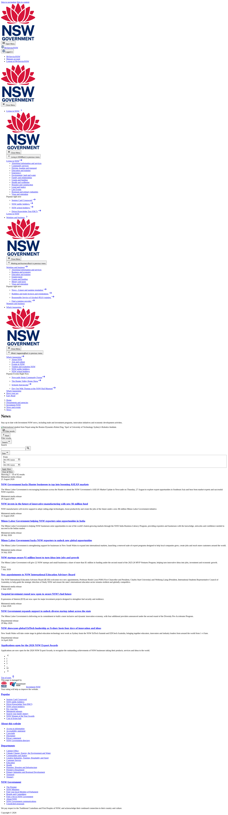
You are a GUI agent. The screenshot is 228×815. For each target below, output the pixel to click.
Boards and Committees (16, 794)
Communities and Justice (16, 755)
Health (9, 765)
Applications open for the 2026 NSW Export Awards (29, 645)
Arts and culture (18, 362)
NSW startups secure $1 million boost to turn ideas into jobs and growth (40, 557)
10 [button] (7, 668)
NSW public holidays (21, 369)
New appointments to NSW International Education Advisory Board (38, 574)
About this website (11, 723)
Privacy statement (13, 738)
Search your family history (17, 714)
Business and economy (21, 272)
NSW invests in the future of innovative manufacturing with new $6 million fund (44, 503)
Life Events (16, 189)
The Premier (11, 787)
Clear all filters (7, 472)
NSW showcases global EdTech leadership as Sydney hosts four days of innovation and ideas (51, 628)
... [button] (7, 666)
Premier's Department (15, 770)
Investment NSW (33, 687)
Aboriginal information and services (26, 163)
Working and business (17, 267)
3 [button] (6, 663)
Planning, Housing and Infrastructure (21, 767)
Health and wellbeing (20, 182)
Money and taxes (19, 282)
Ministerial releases (14, 711)
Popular (5, 694)
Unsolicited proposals (15, 804)
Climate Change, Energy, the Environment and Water (28, 753)
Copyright (10, 733)
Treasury (10, 777)
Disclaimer (10, 736)
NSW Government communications (21, 801)
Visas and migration (20, 194)
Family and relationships (22, 177)
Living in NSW (14, 161)
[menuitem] (13, 56)
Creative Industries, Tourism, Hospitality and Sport (27, 758)
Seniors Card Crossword (16, 699)
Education (10, 763)
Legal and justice (19, 187)
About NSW (17, 359)
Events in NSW (18, 364)
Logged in (9, 52)
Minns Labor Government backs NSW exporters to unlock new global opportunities (46, 540)
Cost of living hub (13, 718)
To (4, 462)
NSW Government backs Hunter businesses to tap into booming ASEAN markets (45, 484)
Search (4, 445)
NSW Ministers (12, 789)
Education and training (21, 170)
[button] (8, 656)
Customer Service (13, 760)
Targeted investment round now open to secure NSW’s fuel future (36, 594)
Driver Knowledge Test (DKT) (19, 704)
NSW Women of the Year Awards (20, 716)
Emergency (16, 173)
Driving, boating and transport (24, 168)
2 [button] (6, 661)
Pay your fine (12, 709)
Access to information (15, 728)
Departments (8, 745)
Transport (10, 774)
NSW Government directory (18, 740)
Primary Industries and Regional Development (25, 772)
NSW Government (11, 782)
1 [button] (6, 659)
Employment (17, 277)
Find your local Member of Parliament (22, 792)
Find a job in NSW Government (19, 796)
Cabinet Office (12, 751)
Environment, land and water (24, 175)
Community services (20, 166)
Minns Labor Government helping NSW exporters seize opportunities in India (43, 521)
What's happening (15, 357)
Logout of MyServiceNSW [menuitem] (17, 61)
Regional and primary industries (25, 192)
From (5, 457)
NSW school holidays (21, 371)
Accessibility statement (15, 731)
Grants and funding (20, 180)
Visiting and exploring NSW (23, 367)
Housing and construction (22, 185)
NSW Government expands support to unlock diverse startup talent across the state (46, 611)
